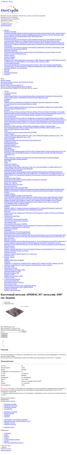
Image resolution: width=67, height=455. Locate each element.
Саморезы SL (16, 263)
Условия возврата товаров (12, 439)
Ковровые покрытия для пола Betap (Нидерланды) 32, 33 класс (23, 241)
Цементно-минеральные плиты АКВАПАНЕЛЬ (41, 66)
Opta (52, 107)
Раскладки (45, 44)
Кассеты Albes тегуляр (23, 118)
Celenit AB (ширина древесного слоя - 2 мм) (23, 135)
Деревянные (22, 97)
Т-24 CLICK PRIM (40, 167)
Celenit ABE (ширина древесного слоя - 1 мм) (49, 135)
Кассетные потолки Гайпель (18, 123)
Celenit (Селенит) (60, 33)
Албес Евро (24, 167)
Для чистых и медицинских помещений (48, 225)
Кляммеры (7, 189)
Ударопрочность (19, 102)
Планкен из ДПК (14, 61)
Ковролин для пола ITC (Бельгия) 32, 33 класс (47, 243)
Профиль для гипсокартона (19, 68)
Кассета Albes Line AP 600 (40, 119)
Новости (6, 436)
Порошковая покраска (10, 72)
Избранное (4, 337)
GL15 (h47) (11, 115)
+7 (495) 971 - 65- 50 (7, 1)
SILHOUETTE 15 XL (10, 175)
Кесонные (16, 140)
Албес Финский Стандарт (55, 197)
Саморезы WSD (25, 263)
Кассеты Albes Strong (37, 121)
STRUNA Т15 (58, 167)
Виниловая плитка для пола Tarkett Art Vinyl (25, 52)
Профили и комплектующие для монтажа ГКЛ (18, 195)
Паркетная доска (21, 53)
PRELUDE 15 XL (36, 173)
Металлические (43, 97)
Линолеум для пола (10, 53)
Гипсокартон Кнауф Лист (11, 65)
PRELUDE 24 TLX (25, 173)
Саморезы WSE (35, 263)
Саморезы (12, 57)
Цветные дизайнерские (46, 102)
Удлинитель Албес (23, 203)
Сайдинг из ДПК (44, 61)
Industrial (27, 102)
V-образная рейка (50, 126)
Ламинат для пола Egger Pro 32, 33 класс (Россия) (50, 249)
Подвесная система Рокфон (46, 39)
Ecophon (24, 33)
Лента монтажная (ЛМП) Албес (45, 198)
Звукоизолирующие (10, 159)
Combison (47, 107)
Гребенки (39, 44)
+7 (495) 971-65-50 (6, 24)
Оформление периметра (24, 175)
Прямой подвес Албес (44, 202)
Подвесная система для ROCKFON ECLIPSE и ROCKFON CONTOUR (25, 179)
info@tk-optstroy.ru (6, 25)
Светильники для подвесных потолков (15, 47)
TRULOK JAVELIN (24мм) (12, 172)
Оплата (6, 441)
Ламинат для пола (55, 52)
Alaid (21, 107)
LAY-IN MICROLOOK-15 (22, 153)
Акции (6, 435)
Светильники (8, 46)
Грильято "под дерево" (58, 112)
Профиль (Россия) (40, 200)
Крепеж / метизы (9, 55)
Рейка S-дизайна (24, 127)
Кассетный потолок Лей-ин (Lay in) (19, 121)
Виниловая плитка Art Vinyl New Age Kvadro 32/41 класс (25, 236)
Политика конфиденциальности (13, 442)
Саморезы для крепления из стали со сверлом (38, 265)
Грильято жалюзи (40, 113)
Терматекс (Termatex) (15, 157)
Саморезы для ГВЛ (45, 263)
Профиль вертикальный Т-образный (15, 190)
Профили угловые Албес (27, 200)
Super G (23, 108)
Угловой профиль (9, 168)
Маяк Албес (58, 198)
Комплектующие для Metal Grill (46, 172)
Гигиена (11, 102)
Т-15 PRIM (50, 167)
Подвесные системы (10, 38)
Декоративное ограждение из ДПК (28, 60)
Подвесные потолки (10, 31)
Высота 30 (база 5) (33, 112)
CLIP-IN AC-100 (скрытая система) (14, 151)
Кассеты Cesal (48, 121)
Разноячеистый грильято (27, 113)
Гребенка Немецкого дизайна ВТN (14, 209)
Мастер (17, 107)
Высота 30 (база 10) (22, 112)
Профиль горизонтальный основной (37, 190)
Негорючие (29, 97)
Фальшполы (7, 52)
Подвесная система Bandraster (24, 168)
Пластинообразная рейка (11, 127)
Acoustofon (13, 33)
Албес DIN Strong (20, 197)
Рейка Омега (8, 126)
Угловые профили (39, 42)
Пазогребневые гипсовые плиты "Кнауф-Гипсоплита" (20, 285)
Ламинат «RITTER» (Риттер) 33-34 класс (16, 250)
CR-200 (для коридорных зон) (53, 151)
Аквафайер (41, 107)
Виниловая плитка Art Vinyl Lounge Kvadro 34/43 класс (20, 235)
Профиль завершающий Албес (28, 202)
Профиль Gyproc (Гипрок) (53, 200)
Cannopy (35, 97)
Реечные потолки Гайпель (22, 129)
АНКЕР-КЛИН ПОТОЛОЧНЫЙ (14, 260)
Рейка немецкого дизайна (19, 126)
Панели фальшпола (10, 232)
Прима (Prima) (13, 96)
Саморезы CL (8, 263)
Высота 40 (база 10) (10, 112)
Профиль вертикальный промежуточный (52, 189)
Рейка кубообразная (35, 127)
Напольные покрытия (10, 50)
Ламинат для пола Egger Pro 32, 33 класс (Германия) (19, 249)
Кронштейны (15, 189)
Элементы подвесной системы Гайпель (24, 44)
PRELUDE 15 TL (47, 173)
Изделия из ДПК (9, 58)
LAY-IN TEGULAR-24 (37, 153)
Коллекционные (24, 140)
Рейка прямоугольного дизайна (51, 127)
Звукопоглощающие (53, 157)
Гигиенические (40, 96)
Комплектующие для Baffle (29, 172)
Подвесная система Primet (56, 44)
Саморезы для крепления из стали (14, 265)
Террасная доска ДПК (10, 60)
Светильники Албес (58, 47)
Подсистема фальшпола (23, 232)
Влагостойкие (31, 96)
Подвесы (30, 42)
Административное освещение (13, 225)
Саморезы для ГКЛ (57, 263)
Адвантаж (11, 107)
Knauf (40, 36)
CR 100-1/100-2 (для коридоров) (34, 151)
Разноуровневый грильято (54, 113)
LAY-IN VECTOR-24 (51, 153)
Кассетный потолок (39, 33)
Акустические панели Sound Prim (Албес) (39, 123)
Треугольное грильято (28, 115)
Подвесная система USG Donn (37, 41)
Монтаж (6, 71)
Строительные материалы (12, 63)
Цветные (56, 96)
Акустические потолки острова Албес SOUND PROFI (20, 132)
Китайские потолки (21, 35)
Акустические (22, 96)
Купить (24, 331)
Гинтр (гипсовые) (9, 35)
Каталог (6, 30)
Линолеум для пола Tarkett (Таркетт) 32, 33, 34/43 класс (20, 254)
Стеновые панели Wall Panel (12, 108)
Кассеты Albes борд (10, 118)
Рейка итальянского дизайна (36, 126)
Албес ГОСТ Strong (31, 197)
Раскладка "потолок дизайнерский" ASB (16, 213)
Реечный (48, 33)
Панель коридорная (58, 123)
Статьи (6, 438)
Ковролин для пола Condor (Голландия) (21, 243)
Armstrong (7, 33)
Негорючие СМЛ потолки (12, 146)
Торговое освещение (29, 225)
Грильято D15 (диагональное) (44, 115)
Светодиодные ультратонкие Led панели (40, 47)
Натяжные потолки (47, 35)
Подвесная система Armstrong (29, 39)
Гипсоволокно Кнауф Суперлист (29, 65)
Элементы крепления (10, 288)
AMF (29, 36)
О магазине (7, 433)
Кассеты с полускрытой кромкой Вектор (42, 118)
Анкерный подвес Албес (20, 198)
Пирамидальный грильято (12, 113)
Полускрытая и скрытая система (41, 175)
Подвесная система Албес (12, 39)
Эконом (6, 96)
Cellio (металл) (14, 97)
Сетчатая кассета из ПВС (24, 119)
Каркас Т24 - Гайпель (21, 41)
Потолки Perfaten (23, 36)
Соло (35, 107)
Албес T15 (32, 167)
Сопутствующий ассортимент (34, 209)
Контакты (7, 74)
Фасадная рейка (9, 129)
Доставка (7, 69)
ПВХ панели (13, 36)
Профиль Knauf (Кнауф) (11, 202)
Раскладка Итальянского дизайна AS (40, 213)
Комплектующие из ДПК (11, 273)
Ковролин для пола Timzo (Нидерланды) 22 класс (19, 244)
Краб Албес (31, 198)
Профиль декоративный (55, 190)
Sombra (60, 107)
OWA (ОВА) (35, 36)
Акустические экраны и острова (26, 104)
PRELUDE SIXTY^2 (58, 173)
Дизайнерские (49, 96)
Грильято (30, 33)
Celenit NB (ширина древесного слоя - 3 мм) (17, 137)
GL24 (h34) (17, 115)
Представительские (35, 140)
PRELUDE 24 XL (14, 173)
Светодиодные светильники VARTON (15, 49)
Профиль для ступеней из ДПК (29, 61)
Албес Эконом (8, 167)
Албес (53, 33)
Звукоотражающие (21, 159)
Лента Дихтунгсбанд (46, 65)
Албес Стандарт (42, 197)
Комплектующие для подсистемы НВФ (16, 42)
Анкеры (6, 57)
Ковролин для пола (44, 52)
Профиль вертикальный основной (29, 189)
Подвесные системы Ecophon (13, 181)
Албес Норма (17, 167)
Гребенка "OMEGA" (10, 208)
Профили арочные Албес (11, 200)
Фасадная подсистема (53, 41)
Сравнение (4, 335)
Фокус (6, 107)
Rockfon (19, 33)
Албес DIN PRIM (9, 197)
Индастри (26, 107)
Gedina (56, 107)
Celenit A (6, 135)
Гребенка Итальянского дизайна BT (51, 208)
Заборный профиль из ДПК (47, 60)
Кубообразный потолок (34, 35)
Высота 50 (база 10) (45, 112)
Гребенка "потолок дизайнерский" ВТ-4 (29, 208)
